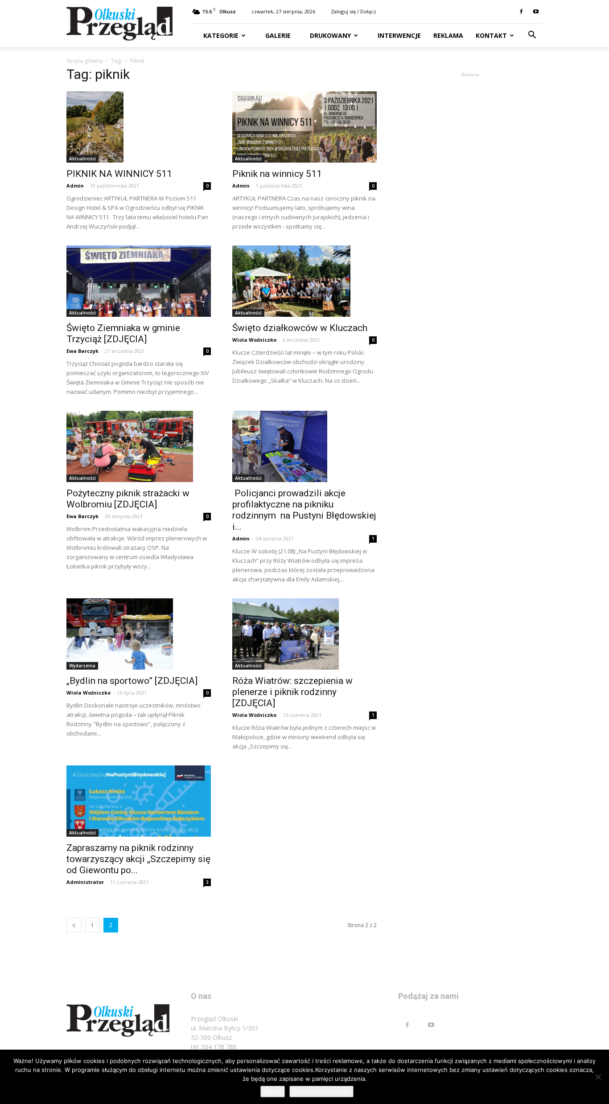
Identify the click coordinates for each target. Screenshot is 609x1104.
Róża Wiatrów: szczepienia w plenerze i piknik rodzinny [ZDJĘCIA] (292, 691)
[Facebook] (521, 11)
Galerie (277, 35)
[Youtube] (536, 11)
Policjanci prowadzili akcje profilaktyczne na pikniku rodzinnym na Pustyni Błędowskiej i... (304, 510)
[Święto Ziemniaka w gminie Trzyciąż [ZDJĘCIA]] (138, 281)
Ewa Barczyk (82, 351)
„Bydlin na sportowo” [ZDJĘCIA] (132, 680)
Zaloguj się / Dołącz (353, 11)
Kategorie (221, 35)
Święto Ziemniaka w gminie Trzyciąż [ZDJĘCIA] (123, 333)
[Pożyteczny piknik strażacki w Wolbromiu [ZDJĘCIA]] (138, 446)
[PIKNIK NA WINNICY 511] (138, 127)
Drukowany (329, 35)
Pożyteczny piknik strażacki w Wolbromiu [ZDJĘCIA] (127, 499)
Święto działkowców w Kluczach (299, 328)
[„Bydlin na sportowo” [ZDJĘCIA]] (138, 634)
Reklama (448, 35)
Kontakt (491, 35)
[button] (532, 36)
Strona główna (84, 61)
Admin (75, 185)
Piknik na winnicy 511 (277, 173)
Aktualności (82, 158)
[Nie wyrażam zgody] (597, 1076)
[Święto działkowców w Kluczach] (304, 281)
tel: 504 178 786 (214, 1047)
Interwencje (398, 35)
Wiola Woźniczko (254, 339)
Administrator (85, 882)
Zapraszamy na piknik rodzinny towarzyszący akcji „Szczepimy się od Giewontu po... (138, 858)
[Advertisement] (470, 213)
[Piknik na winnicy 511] (304, 127)
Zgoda (272, 1091)
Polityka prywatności (321, 1091)
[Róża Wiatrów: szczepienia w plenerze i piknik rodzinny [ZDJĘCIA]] (304, 634)
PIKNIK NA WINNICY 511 (119, 173)
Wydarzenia (82, 665)
